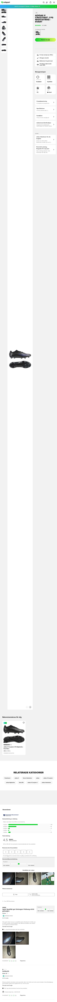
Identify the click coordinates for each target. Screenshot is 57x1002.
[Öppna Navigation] (54, 2)
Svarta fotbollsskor (27, 778)
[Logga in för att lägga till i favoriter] (23, 722)
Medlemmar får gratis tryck (46, 61)
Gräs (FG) (21, 782)
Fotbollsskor (7, 778)
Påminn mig (44, 39)
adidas (37, 778)
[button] (4, 16)
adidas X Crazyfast (48, 778)
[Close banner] (55, 6)
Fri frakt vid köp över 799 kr (46, 54)
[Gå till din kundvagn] (50, 2)
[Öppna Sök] (43, 2)
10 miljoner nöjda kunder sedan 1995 (46, 64)
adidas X (17, 778)
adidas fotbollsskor (46, 782)
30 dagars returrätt (44, 57)
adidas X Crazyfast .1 (33, 782)
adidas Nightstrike (10, 782)
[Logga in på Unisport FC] (47, 2)
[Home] (5, 2)
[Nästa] (30, 707)
